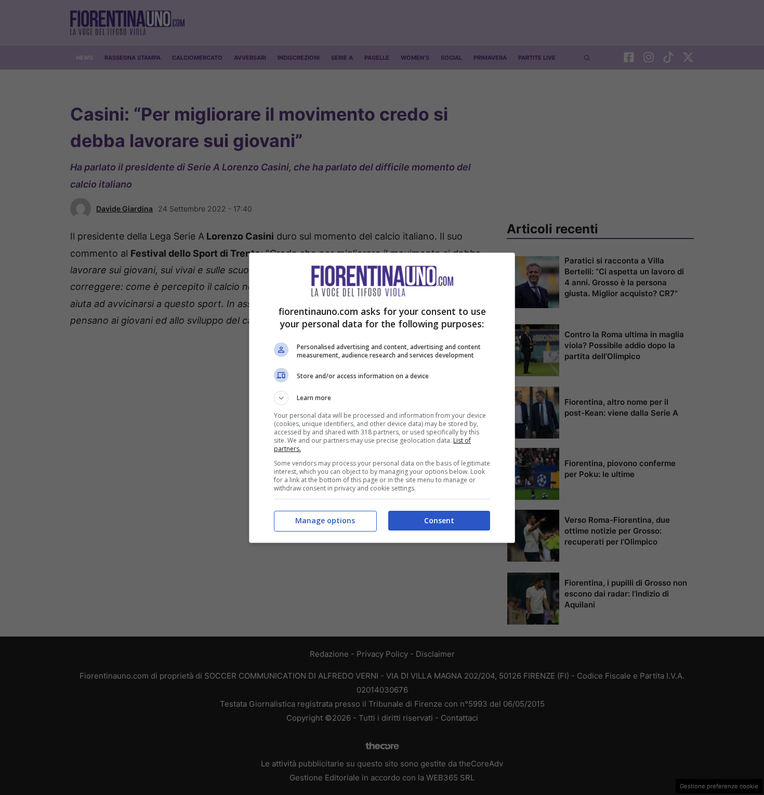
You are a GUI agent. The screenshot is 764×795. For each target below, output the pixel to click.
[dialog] (382, 398)
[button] (382, 398)
